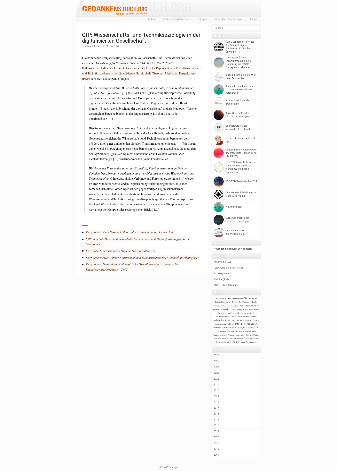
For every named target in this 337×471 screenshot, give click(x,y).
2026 (216, 355)
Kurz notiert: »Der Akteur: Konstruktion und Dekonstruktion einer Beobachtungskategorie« (142, 257)
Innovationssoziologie (232, 309)
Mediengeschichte (246, 313)
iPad (246, 310)
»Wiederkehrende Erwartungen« (244, 342)
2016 (216, 413)
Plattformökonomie (221, 324)
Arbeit (222, 298)
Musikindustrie (251, 317)
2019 (216, 396)
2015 (216, 419)
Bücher (151, 19)
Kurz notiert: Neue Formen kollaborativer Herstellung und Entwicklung (130, 232)
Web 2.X (218, 279)
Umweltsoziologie (250, 331)
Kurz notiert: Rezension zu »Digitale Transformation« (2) (121, 251)
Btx (256, 298)
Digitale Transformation (241, 302)
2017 (216, 408)
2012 (216, 437)
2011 (216, 443)
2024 (216, 367)
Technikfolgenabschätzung (235, 331)
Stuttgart (249, 328)
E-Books (253, 302)
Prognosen (251, 323)
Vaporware (217, 335)
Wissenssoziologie (236, 335)
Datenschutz (220, 302)
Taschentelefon (221, 331)
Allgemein (219, 262)
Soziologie (219, 273)
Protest (216, 328)
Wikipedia (224, 335)
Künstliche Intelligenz (226, 313)
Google (216, 306)
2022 (216, 378)
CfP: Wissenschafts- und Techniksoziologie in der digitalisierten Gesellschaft (141, 38)
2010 (216, 449)
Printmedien (239, 324)
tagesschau (255, 328)
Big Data (237, 298)
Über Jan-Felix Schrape (228, 19)
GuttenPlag (222, 306)
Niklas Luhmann (231, 320)
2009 (216, 454)
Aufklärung (230, 298)
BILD (241, 298)
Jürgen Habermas (254, 310)
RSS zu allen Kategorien (226, 285)
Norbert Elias (243, 320)
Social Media (227, 327)
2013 (216, 431)
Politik (229, 324)
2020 (216, 390)
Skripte (203, 19)
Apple (218, 298)
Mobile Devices (237, 316)
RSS (228, 262)
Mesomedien (222, 316)
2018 (216, 402)
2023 (216, 373)
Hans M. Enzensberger (232, 306)
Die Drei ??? (228, 302)
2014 (216, 425)
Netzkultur (219, 320)
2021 (216, 384)
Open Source (253, 320)
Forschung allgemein (225, 267)
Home (253, 19)
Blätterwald (249, 298)
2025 (216, 361)
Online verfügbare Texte (177, 19)
